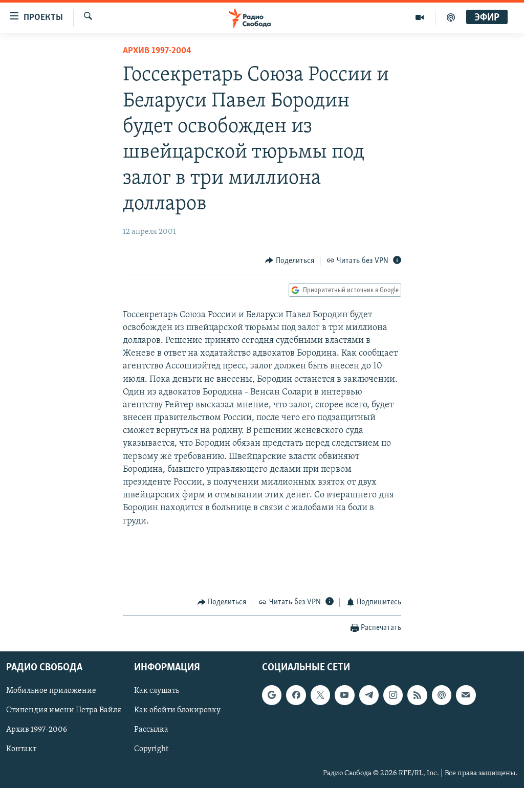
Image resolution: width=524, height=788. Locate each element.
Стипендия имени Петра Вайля (63, 710)
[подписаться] (465, 695)
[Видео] (419, 17)
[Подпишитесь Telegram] (369, 695)
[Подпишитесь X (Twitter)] (320, 695)
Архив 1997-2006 (36, 730)
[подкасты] (450, 17)
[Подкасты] (441, 695)
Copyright (151, 749)
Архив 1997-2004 (157, 51)
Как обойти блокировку (177, 710)
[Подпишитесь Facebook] (295, 695)
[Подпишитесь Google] (271, 695)
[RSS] (417, 695)
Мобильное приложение (51, 691)
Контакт (21, 749)
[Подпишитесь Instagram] (393, 695)
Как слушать (156, 691)
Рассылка (151, 730)
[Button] (289, 261)
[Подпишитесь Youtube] (344, 695)
